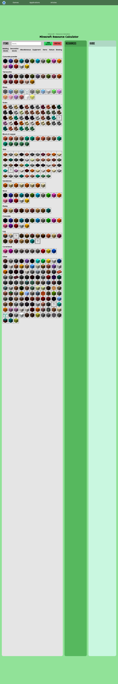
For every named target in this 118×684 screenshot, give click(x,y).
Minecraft (51, 34)
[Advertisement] (59, 18)
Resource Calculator (63, 34)
